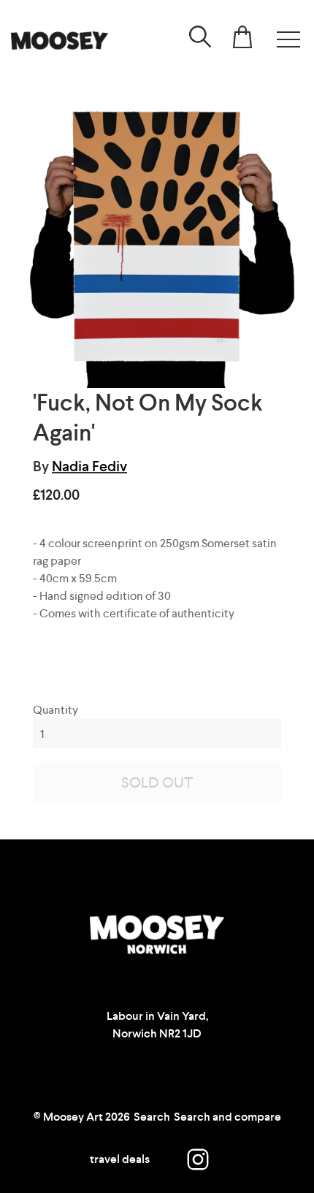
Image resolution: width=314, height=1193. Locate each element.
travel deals (120, 1159)
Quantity (55, 709)
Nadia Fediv (89, 466)
